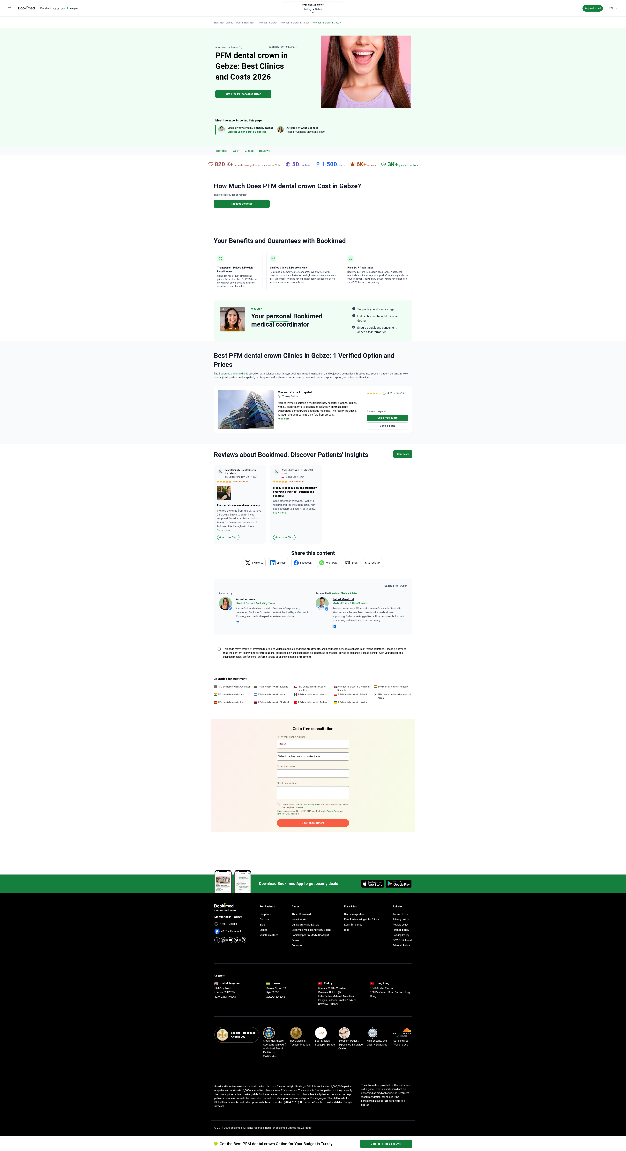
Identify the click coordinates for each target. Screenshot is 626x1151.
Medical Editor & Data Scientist (246, 131)
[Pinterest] (243, 940)
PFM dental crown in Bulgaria (273, 686)
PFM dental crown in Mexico (312, 694)
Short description (287, 783)
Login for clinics (353, 924)
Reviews (264, 150)
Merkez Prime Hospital (295, 392)
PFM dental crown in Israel (271, 694)
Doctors (264, 919)
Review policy (401, 924)
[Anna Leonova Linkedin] (237, 622)
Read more (283, 418)
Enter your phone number (291, 737)
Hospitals (265, 914)
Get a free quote (387, 417)
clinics (249, 150)
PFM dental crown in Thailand (273, 702)
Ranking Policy (401, 935)
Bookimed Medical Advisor (343, 593)
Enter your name (286, 766)
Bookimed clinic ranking (232, 373)
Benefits (221, 150)
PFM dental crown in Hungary (393, 686)
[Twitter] (237, 940)
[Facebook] (217, 940)
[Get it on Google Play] (398, 884)
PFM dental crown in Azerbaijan (234, 686)
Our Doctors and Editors (305, 924)
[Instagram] (224, 940)
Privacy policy (314, 804)
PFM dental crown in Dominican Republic (353, 688)
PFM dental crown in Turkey (312, 702)
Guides (263, 929)
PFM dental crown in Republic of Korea (394, 696)
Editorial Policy (401, 945)
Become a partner (354, 914)
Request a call (592, 8)
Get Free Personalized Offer (243, 94)
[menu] (9, 8)
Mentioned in (222, 917)
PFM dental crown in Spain (231, 702)
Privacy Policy (333, 811)
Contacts (297, 945)
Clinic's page (387, 425)
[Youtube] (230, 940)
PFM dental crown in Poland (352, 694)
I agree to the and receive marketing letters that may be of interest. (315, 806)
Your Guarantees (269, 935)
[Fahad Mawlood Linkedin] (334, 626)
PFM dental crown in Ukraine (352, 702)
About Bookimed (301, 914)
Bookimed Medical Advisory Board (311, 929)
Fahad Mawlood (343, 599)
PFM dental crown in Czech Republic (312, 688)
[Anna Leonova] (225, 603)
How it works (299, 919)
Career (295, 940)
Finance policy (401, 929)
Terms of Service (285, 814)
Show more (223, 530)
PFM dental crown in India (231, 694)
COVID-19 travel (402, 940)
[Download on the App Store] (372, 884)
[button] (283, 744)
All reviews (403, 454)
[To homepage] (26, 7)
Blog (262, 924)
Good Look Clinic (228, 537)
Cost (236, 150)
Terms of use (301, 804)
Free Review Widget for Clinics (361, 919)
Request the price (242, 203)
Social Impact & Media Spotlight (310, 935)
